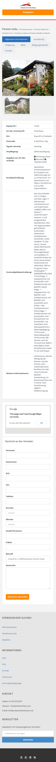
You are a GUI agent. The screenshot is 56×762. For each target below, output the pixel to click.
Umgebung (10, 45)
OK (41, 423)
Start (4, 658)
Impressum (7, 677)
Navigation (28, 12)
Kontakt (8, 50)
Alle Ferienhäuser (9, 627)
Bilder (23, 45)
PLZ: (8, 473)
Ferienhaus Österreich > (41, 29)
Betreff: (9, 554)
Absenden (28, 739)
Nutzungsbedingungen (12, 683)
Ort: (8, 485)
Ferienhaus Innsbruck (22, 33)
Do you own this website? (20, 423)
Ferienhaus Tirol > (8, 33)
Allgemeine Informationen (16, 39)
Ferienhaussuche (9, 633)
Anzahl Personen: (14, 531)
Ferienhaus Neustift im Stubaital (39, 33)
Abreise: (9, 519)
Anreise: (10, 508)
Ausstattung (39, 39)
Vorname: (10, 450)
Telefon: (10, 496)
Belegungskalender (40, 45)
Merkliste (6, 640)
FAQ (4, 664)
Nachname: (11, 462)
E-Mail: (9, 542)
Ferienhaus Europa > (27, 29)
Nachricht (11, 565)
